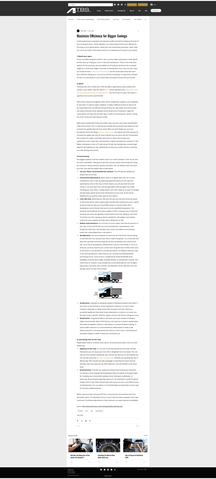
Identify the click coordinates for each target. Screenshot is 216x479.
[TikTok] (125, 4)
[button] (145, 19)
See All (146, 435)
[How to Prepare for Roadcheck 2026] (135, 445)
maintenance (99, 411)
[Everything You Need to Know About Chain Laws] (108, 445)
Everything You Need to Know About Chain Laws (106, 456)
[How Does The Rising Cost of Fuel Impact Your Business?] (80, 445)
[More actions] (138, 31)
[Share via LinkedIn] (86, 421)
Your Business (126, 19)
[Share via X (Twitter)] (82, 421)
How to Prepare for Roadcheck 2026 (134, 456)
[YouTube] (122, 4)
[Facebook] (115, 4)
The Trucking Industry (103, 19)
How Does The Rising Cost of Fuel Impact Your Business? (80, 456)
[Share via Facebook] (77, 421)
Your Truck (116, 19)
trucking (80, 411)
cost (86, 411)
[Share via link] (90, 421)
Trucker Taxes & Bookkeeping (85, 19)
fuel (92, 411)
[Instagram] (118, 4)
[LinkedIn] (111, 470)
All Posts (70, 19)
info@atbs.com (71, 469)
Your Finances (138, 19)
